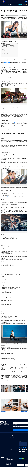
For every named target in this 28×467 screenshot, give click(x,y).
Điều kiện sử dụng (2, 438)
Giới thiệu (1, 437)
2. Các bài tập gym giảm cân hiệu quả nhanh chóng (7, 45)
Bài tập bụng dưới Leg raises (5, 52)
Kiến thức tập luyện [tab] (4, 6)
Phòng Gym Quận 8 (12, 438)
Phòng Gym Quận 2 (12, 437)
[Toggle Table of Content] (17, 43)
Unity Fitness (18, 58)
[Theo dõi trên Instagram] (19, 447)
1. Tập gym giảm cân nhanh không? (5, 44)
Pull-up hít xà (3, 50)
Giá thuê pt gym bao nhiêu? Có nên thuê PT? (19, 393)
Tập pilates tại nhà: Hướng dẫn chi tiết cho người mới (8, 412)
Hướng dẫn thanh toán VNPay (3, 440)
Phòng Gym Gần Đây (12, 440)
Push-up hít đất (3, 49)
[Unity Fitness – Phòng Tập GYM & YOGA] (10, 4)
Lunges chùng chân (4, 54)
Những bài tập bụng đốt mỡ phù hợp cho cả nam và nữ (6, 393)
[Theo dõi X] (23, 447)
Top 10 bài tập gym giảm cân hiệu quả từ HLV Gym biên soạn (9, 46)
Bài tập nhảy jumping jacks (5, 53)
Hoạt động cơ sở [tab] (11, 6)
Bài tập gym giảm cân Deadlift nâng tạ (6, 48)
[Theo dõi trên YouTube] (25, 447)
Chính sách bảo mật (2, 439)
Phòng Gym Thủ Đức (12, 439)
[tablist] (14, 7)
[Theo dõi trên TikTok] (21, 447)
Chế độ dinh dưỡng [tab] (18, 6)
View (26, 1)
